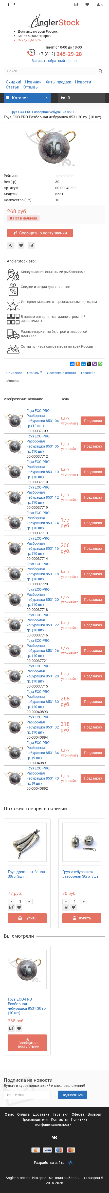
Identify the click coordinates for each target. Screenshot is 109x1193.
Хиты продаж (58, 82)
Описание (14, 373)
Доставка (41, 1114)
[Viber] (94, 364)
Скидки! (13, 82)
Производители (35, 1119)
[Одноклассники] (78, 364)
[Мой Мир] (83, 364)
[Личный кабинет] (99, 4)
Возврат (95, 1114)
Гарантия (88, 373)
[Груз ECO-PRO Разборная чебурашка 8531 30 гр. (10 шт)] (54, 146)
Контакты (59, 1119)
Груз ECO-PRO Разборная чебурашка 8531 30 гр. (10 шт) (27, 1006)
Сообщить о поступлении (43, 233)
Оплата (23, 1114)
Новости (83, 82)
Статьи (12, 87)
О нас (10, 1114)
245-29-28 (60, 54)
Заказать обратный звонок (55, 61)
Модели (12, 381)
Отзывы (31, 87)
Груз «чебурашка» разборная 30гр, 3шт (80, 874)
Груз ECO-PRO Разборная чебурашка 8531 (42, 112)
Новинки (33, 82)
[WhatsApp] (100, 364)
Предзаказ (93, 421)
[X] (89, 364)
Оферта (78, 1114)
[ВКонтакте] (72, 364)
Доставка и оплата (61, 373)
